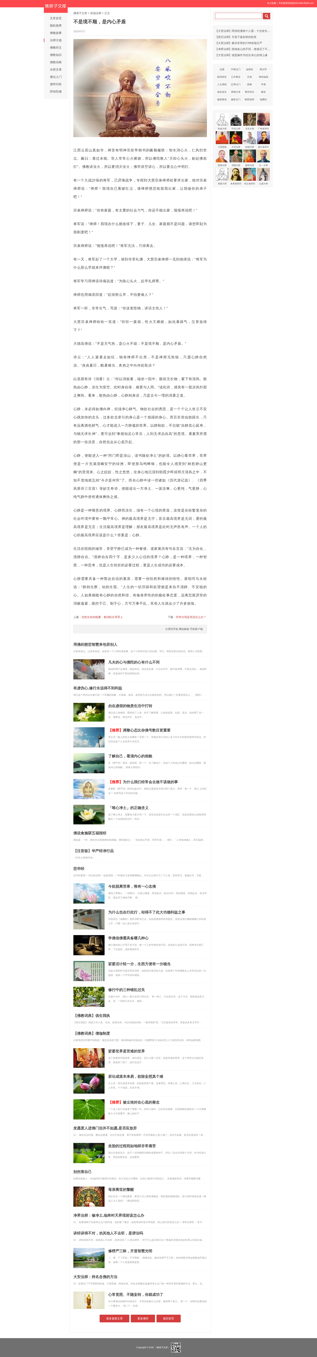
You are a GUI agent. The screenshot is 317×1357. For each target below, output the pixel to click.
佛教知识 (56, 54)
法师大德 (56, 40)
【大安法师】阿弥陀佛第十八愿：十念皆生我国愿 (245, 30)
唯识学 (263, 69)
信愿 (222, 69)
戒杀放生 (222, 92)
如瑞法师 (249, 147)
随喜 (263, 92)
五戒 (249, 77)
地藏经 (263, 99)
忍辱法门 (236, 84)
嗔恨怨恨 (249, 99)
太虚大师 (263, 183)
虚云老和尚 (263, 147)
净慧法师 (236, 165)
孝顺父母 (236, 92)
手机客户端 (196, 629)
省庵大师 (222, 183)
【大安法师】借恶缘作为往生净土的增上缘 (241, 55)
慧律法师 (222, 165)
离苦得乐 (249, 92)
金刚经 (249, 69)
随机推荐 (56, 25)
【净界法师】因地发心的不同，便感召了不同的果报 (246, 49)
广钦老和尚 (263, 128)
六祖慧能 (222, 147)
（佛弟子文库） (162, 1347)
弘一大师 (263, 165)
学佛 (263, 84)
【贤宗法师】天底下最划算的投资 (235, 36)
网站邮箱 (184, 629)
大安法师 (236, 147)
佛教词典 (56, 62)
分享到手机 (171, 629)
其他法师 (95, 13)
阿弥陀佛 (56, 91)
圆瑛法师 (249, 165)
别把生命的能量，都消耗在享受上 (102, 617)
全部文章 (56, 69)
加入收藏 (271, 3)
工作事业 (236, 77)
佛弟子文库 (80, 13)
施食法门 (236, 99)
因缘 (249, 84)
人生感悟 (222, 84)
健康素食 (222, 99)
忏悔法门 (236, 69)
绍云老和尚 (249, 183)
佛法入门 (56, 76)
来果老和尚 (235, 183)
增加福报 (263, 77)
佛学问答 (56, 84)
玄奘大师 (249, 128)
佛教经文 (56, 47)
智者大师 (222, 128)
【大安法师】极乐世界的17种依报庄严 (238, 43)
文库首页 (56, 18)
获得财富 (222, 77)
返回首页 (168, 1318)
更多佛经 (142, 1318)
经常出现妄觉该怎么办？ (191, 617)
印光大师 (236, 128)
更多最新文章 (114, 1318)
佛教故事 (56, 32)
